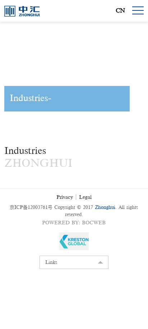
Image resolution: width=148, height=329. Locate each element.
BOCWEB (94, 222)
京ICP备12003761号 (31, 207)
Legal (85, 197)
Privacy (64, 197)
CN (120, 10)
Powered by (60, 222)
